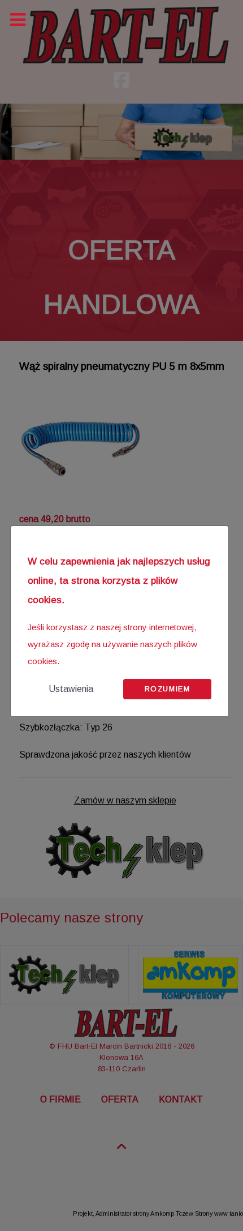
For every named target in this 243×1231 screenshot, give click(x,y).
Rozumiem (167, 689)
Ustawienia (71, 689)
